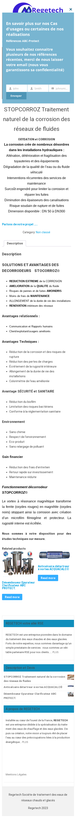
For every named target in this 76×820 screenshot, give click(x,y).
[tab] (15, 243)
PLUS (55, 652)
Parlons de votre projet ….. (20, 224)
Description (15, 243)
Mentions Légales (16, 774)
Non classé (43, 232)
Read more (12, 597)
